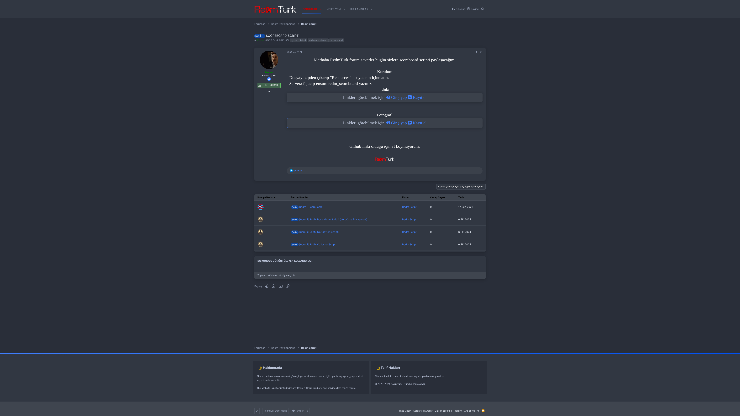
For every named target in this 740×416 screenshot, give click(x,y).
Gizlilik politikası (443, 410)
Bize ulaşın (405, 410)
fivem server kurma (10, 355)
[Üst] (478, 411)
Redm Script (409, 206)
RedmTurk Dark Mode (275, 410)
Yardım (458, 410)
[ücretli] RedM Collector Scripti (314, 244)
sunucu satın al (42, 355)
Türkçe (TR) (301, 410)
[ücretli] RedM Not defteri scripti (315, 231)
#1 (481, 52)
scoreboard (336, 40)
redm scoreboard (318, 40)
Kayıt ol (419, 97)
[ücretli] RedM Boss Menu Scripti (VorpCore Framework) (329, 219)
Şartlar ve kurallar (422, 410)
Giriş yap (399, 97)
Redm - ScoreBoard (307, 206)
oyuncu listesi (298, 40)
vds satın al (27, 355)
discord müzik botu (61, 355)
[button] (320, 9)
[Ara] (483, 9)
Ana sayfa (469, 410)
